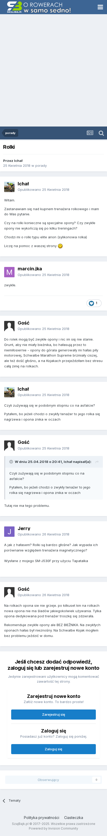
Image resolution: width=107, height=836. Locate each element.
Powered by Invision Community (53, 828)
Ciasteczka (73, 817)
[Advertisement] (53, 71)
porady (41, 165)
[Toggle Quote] (11, 462)
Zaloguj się (53, 749)
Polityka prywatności (41, 817)
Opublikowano (43, 189)
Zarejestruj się (53, 714)
